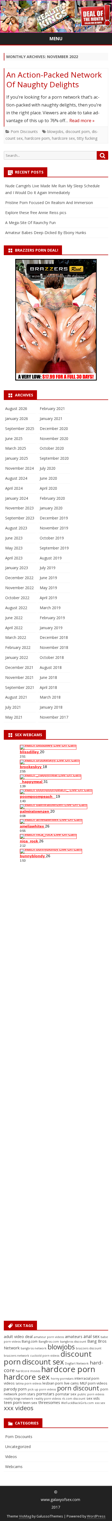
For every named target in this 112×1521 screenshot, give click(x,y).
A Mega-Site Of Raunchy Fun (30, 222)
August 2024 (16, 478)
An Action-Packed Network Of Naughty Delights (54, 79)
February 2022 (17, 647)
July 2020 (47, 468)
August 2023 (16, 528)
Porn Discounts (24, 131)
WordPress (96, 1516)
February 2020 (52, 498)
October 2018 (52, 657)
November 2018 (54, 647)
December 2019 (54, 518)
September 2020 (54, 458)
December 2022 (19, 577)
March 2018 (50, 697)
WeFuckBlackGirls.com (77, 1403)
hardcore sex (63, 138)
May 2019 (48, 587)
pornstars (45, 1393)
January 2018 (51, 707)
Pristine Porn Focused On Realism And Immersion (49, 202)
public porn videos (90, 1394)
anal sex (91, 1336)
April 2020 (48, 488)
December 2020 (54, 428)
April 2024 (14, 488)
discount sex (43, 1362)
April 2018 (48, 687)
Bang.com (30, 1341)
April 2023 (14, 558)
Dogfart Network (77, 1363)
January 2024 (16, 498)
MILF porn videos (93, 1383)
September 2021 (19, 687)
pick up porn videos (42, 1389)
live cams (71, 1383)
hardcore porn (37, 138)
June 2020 (48, 478)
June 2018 (48, 677)
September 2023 (19, 518)
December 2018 (54, 637)
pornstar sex (65, 1394)
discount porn (78, 131)
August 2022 (16, 607)
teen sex (30, 1402)
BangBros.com (49, 1341)
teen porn (13, 1402)
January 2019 (51, 627)
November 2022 (19, 587)
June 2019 (48, 577)
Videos (11, 1456)
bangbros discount (73, 1341)
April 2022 (14, 627)
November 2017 (54, 717)
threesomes (49, 1402)
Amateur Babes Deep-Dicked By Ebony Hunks (45, 232)
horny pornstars (62, 1378)
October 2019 (52, 538)
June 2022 (14, 617)
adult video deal (18, 1336)
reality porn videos (47, 1398)
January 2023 (16, 567)
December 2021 (19, 667)
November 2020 (54, 438)
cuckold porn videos (44, 1355)
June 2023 (14, 538)
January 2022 (16, 657)
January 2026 (16, 418)
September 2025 (19, 428)
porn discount (78, 1388)
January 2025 (16, 458)
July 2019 (47, 567)
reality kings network (18, 1398)
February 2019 (52, 617)
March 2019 (50, 607)
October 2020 (52, 448)
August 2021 (16, 697)
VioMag (25, 1516)
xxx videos (18, 1408)
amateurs (73, 1336)
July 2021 (13, 707)
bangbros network (33, 1348)
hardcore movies (28, 1371)
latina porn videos (28, 1383)
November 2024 (19, 468)
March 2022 (15, 637)
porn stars (26, 1394)
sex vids (93, 1398)
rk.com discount (73, 1398)
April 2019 (48, 597)
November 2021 (19, 677)
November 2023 (19, 508)
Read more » (82, 121)
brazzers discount (88, 1348)
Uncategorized (18, 1446)
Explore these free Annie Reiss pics (35, 212)
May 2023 (14, 548)
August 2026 (16, 408)
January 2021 (51, 418)
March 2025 (15, 448)
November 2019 (54, 528)
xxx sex (100, 1403)
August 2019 (51, 558)
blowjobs (55, 131)
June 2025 (14, 438)
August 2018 (51, 667)
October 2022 (17, 597)
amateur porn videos (49, 1337)
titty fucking (87, 138)
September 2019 (54, 548)
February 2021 (52, 408)
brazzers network (16, 1355)
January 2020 (51, 508)
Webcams (14, 1466)
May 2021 (14, 717)
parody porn (15, 1389)
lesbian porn (52, 1383)
